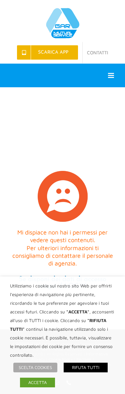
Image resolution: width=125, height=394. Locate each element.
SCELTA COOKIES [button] (35, 367)
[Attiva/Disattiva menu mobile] (111, 75)
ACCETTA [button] (37, 382)
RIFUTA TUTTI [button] (85, 367)
